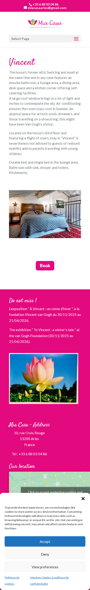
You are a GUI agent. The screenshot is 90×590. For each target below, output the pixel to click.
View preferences (45, 567)
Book (45, 265)
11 (65, 249)
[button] (83, 498)
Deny (45, 554)
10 (61, 249)
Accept (45, 541)
